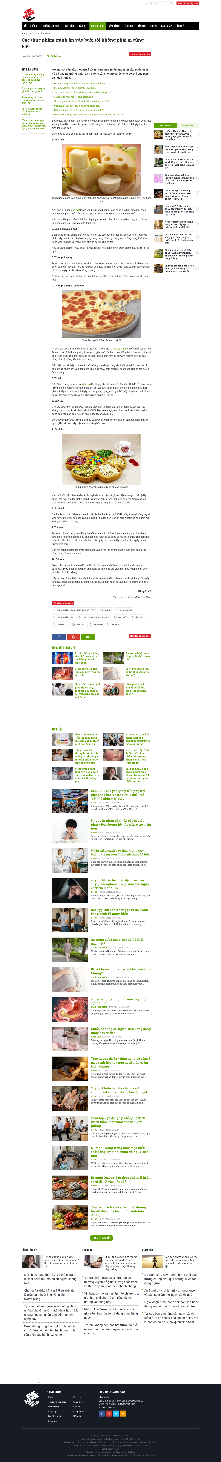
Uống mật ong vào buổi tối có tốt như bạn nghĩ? (78, 110)
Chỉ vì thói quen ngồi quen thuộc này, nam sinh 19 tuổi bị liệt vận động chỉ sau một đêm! (34, 124)
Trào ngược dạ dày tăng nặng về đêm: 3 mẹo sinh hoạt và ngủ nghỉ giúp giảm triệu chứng (120, 1062)
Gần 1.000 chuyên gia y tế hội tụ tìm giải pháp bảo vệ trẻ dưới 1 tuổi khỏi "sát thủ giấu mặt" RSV (118, 795)
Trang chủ (26, 33)
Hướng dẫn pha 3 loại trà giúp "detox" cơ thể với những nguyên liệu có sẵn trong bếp (179, 135)
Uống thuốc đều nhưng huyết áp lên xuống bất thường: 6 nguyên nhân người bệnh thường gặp (86, 756)
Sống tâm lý (115, 26)
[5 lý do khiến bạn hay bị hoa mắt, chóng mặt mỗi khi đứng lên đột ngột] (70, 1098)
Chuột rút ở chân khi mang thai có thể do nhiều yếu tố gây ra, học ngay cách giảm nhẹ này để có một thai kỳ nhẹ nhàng (120, 1263)
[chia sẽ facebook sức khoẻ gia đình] (102, 1413)
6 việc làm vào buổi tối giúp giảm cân (73, 96)
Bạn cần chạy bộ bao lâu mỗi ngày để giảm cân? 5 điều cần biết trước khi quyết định (181, 1261)
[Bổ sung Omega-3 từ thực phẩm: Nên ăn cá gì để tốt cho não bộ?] (70, 1188)
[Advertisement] (101, 716)
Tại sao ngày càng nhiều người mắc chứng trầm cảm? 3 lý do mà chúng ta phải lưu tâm (137, 775)
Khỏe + (95, 802)
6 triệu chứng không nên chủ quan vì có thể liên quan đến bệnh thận (33, 78)
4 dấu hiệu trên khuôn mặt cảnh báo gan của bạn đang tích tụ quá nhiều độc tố (179, 149)
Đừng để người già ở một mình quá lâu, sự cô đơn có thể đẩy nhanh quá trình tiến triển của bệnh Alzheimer (50, 1330)
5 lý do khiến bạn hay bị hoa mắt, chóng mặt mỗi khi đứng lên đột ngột (119, 1090)
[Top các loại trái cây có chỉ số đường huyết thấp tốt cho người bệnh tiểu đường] (70, 1217)
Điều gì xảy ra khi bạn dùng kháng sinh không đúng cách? (136, 689)
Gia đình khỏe (97, 26)
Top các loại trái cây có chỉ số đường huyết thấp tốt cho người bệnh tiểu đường (118, 1211)
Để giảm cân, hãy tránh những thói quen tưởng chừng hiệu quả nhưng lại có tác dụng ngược (171, 1279)
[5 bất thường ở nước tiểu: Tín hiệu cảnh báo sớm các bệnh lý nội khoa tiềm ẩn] (62, 739)
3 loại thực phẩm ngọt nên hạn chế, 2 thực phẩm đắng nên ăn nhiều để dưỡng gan (87, 775)
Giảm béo (141, 26)
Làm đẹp (83, 26)
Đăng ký (180, 26)
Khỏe (33, 26)
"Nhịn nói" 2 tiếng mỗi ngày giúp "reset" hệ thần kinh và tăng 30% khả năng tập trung (179, 210)
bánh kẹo (62, 624)
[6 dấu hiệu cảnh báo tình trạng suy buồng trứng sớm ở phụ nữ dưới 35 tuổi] (70, 860)
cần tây (138, 617)
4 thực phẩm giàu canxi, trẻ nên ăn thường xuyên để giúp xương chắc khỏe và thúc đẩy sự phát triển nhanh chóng (111, 1282)
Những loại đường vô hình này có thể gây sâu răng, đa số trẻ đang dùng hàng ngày (111, 1313)
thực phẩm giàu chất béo (95, 617)
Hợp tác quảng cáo (188, 3)
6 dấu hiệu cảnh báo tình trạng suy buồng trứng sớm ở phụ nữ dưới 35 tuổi (120, 852)
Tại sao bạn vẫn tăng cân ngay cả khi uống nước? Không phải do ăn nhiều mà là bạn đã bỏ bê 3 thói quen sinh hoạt (171, 1318)
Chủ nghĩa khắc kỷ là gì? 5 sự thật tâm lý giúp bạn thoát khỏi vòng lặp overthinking (50, 1295)
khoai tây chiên (118, 348)
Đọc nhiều (165, 125)
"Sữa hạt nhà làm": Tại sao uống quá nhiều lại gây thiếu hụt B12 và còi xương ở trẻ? (179, 238)
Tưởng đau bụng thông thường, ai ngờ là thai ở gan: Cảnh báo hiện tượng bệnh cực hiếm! (179, 179)
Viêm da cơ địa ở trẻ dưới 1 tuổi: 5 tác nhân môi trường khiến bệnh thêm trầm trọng (137, 756)
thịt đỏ (86, 384)
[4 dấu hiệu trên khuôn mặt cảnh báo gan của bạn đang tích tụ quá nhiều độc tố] (158, 149)
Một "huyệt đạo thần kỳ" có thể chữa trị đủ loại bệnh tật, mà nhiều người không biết (50, 1279)
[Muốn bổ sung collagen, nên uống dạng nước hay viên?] (70, 1039)
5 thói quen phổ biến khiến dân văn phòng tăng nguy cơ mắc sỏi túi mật (138, 739)
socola (115, 624)
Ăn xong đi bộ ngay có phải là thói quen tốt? (33, 90)
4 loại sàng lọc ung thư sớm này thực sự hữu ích (33, 100)
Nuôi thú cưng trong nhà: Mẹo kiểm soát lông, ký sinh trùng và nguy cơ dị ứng (120, 1152)
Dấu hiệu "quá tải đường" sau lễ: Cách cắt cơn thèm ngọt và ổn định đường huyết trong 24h (178, 194)
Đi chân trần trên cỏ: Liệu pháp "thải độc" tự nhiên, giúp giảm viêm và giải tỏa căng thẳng (179, 254)
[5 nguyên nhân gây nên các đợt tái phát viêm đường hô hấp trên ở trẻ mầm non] (70, 831)
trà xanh (97, 624)
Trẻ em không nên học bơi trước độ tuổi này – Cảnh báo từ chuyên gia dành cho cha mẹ (111, 1329)
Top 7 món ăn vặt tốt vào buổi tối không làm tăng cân (82, 92)
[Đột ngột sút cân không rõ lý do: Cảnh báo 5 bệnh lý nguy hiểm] (70, 920)
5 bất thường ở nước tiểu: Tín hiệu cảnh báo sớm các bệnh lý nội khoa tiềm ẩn (86, 739)
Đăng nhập (166, 26)
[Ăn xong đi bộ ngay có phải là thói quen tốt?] (113, 658)
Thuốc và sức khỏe (51, 26)
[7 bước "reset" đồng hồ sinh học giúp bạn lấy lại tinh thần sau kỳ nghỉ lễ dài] (158, 224)
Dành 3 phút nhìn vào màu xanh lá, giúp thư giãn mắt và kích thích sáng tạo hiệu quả (179, 163)
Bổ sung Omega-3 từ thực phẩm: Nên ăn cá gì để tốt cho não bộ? (121, 1179)
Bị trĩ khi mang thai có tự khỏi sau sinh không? (32, 111)
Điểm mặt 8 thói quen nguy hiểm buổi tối (75, 87)
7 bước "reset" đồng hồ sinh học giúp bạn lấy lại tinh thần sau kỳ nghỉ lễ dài (179, 224)
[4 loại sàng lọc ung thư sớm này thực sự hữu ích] (62, 673)
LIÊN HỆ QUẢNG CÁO (112, 1392)
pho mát (75, 210)
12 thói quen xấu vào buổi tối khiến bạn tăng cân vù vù (82, 101)
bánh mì (80, 624)
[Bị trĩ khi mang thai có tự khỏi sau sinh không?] (113, 673)
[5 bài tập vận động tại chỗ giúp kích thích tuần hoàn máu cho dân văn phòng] (70, 1128)
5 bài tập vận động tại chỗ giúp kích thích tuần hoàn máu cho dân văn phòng (118, 1122)
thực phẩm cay (65, 617)
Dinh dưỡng (69, 26)
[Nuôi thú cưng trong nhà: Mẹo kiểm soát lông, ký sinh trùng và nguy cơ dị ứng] (70, 1158)
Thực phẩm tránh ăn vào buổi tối (75, 610)
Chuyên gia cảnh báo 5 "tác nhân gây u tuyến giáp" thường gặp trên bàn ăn (179, 268)
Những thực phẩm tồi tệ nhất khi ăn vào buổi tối (79, 83)
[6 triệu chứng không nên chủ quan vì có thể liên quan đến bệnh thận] (62, 658)
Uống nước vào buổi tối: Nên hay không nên (77, 105)
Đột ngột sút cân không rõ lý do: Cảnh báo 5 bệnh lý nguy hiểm (119, 912)
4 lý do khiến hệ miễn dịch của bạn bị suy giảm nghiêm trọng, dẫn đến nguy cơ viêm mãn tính (120, 884)
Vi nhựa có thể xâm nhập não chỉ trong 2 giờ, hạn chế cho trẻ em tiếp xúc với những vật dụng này (111, 1298)
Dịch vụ (153, 26)
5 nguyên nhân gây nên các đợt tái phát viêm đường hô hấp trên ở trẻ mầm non (121, 824)
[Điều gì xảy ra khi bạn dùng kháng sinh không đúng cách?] (113, 689)
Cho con (129, 26)
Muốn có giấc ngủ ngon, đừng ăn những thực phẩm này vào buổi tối (89, 114)
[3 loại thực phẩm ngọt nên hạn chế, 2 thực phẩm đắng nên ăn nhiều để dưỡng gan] (62, 773)
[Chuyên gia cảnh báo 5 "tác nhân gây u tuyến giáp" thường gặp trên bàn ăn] (158, 268)
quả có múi (126, 610)
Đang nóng (188, 125)
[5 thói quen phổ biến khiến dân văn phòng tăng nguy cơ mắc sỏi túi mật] (113, 739)
